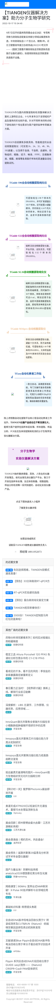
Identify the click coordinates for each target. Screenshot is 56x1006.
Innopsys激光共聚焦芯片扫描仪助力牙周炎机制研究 (27, 742)
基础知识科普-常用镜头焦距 (21, 908)
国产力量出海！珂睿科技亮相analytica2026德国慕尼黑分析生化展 (26, 873)
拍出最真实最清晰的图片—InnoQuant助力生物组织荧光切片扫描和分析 (28, 776)
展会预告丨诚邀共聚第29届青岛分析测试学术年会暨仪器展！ (27, 856)
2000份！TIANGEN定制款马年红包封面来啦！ (27, 617)
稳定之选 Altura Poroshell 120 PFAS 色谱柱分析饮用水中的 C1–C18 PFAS (28, 658)
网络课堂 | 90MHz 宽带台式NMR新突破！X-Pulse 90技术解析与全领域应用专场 (27, 891)
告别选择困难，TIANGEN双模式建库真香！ (27, 571)
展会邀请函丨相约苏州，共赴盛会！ (25, 841)
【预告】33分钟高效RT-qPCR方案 (28, 583)
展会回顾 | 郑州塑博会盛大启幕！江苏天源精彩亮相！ (28, 826)
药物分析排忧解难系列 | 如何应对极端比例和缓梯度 (28, 641)
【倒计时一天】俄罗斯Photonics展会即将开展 (28, 792)
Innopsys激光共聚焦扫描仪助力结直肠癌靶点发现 (27, 759)
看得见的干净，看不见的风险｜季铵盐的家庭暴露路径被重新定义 (28, 674)
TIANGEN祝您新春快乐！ (24, 607)
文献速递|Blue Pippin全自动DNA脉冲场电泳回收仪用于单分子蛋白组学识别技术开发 (28, 945)
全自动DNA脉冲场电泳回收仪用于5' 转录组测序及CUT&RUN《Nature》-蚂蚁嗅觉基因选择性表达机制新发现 (27, 925)
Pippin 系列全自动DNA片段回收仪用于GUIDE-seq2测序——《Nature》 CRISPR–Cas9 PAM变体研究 (27, 966)
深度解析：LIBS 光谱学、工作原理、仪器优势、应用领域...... (27, 708)
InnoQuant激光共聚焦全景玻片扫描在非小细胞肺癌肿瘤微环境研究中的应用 (28, 725)
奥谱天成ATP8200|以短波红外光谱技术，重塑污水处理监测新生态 (26, 809)
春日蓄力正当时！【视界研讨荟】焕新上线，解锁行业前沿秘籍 (28, 691)
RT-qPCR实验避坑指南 (22, 592)
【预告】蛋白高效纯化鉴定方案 (27, 600)
